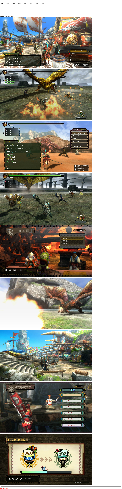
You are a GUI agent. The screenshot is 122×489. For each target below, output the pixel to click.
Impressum (6, 488)
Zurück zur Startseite (2, 488)
